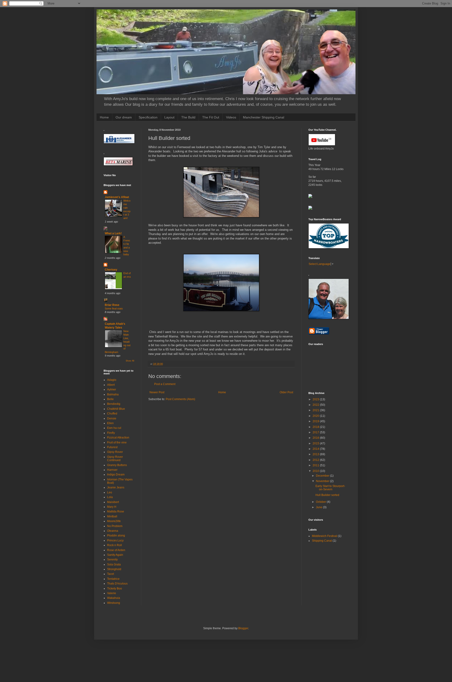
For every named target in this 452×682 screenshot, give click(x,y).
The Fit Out (210, 117)
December (323, 475)
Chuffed (112, 413)
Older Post (286, 392)
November (323, 481)
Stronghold (114, 569)
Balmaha (113, 394)
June (319, 507)
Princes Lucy (115, 540)
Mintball (112, 516)
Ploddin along (116, 535)
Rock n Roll (114, 545)
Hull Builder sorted (327, 495)
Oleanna (112, 530)
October (321, 501)
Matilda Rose (115, 511)
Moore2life (114, 521)
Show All (130, 361)
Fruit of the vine (117, 442)
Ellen (110, 423)
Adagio (111, 380)
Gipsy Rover (115, 452)
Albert (111, 384)
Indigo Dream (116, 474)
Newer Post (156, 392)
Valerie (111, 593)
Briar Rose (112, 305)
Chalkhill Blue (116, 408)
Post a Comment (164, 384)
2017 (316, 432)
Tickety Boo (114, 588)
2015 (316, 443)
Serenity (112, 559)
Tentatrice (113, 579)
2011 (316, 465)
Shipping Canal (322, 540)
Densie (111, 418)
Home (104, 117)
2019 (316, 421)
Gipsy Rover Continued (115, 458)
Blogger (243, 628)
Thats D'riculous (117, 583)
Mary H (111, 506)
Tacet (110, 574)
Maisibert (113, 502)
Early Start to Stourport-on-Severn (330, 487)
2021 (316, 410)
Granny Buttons (117, 465)
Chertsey (111, 269)
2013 (316, 454)
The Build (188, 117)
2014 (316, 449)
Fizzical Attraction (118, 437)
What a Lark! (113, 233)
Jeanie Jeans (115, 487)
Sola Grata (114, 564)
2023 (316, 399)
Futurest (112, 447)
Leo (109, 492)
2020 (316, 416)
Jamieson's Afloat (117, 197)
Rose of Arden (116, 550)
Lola (110, 497)
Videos (231, 117)
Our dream (124, 117)
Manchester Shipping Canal (263, 117)
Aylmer (111, 389)
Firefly (111, 432)
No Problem (114, 526)
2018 (316, 427)
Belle (110, 399)
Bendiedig (113, 404)
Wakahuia (113, 598)
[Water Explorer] (310, 197)
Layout (169, 117)
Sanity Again (115, 554)
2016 (316, 437)
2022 (316, 404)
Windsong (113, 603)
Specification (148, 117)
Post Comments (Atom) (180, 399)
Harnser (112, 469)
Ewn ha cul (114, 428)
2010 (316, 471)
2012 (316, 460)
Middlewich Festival (324, 536)
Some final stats (114, 308)
